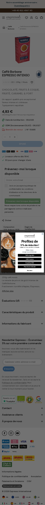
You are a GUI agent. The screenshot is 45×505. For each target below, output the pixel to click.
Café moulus (30, 259)
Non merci (29, 270)
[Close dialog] (43, 234)
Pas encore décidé (29, 267)
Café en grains (29, 255)
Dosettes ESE (30, 263)
